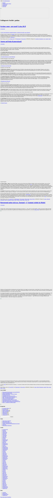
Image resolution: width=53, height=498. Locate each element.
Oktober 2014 (4, 467)
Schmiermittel (40, 95)
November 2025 (5, 429)
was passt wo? (4, 4)
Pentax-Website (36, 209)
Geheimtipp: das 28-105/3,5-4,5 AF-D (8, 395)
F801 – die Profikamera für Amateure (8, 397)
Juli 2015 (3, 460)
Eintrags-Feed (4, 493)
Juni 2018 (4, 441)
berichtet (13, 34)
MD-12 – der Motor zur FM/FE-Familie (9, 402)
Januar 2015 (4, 465)
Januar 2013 (4, 485)
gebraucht (48, 199)
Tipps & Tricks (32, 199)
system (4, 388)
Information (41, 387)
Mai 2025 (4, 430)
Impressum (4, 424)
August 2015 (4, 459)
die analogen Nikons (5, 408)
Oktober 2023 (4, 432)
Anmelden (4, 492)
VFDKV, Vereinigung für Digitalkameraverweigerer (11, 423)
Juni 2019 (4, 438)
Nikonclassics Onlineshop (6, 420)
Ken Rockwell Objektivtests (7, 422)
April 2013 (4, 482)
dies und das (22, 199)
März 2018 (4, 442)
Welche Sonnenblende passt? (7, 393)
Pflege (1, 388)
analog (45, 199)
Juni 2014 (4, 470)
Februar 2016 (4, 453)
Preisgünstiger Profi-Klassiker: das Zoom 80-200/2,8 (11, 392)
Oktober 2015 (4, 457)
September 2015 (5, 458)
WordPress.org (4, 495)
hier (31, 184)
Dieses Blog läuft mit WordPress (5, 497)
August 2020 (4, 435)
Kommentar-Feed (5, 494)
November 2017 (5, 444)
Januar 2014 (4, 475)
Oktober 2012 (4, 488)
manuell (45, 387)
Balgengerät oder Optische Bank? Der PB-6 (9, 396)
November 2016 (5, 448)
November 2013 (5, 476)
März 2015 (4, 463)
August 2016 (4, 450)
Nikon (48, 387)
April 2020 (4, 436)
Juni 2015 (4, 461)
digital (38, 387)
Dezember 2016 (5, 447)
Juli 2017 (3, 445)
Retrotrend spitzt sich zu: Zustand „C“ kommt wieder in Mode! (22, 203)
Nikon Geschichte (5, 411)
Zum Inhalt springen (6, 0)
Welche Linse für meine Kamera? (7, 398)
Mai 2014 (4, 471)
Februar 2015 (4, 464)
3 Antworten (2, 205)
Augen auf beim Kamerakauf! (11, 41)
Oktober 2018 (4, 440)
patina (50, 387)
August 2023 (4, 433)
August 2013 (4, 479)
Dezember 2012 (5, 486)
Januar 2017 (4, 446)
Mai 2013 (4, 481)
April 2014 (4, 472)
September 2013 (5, 478)
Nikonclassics (28, 194)
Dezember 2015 (5, 455)
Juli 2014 (3, 469)
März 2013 (4, 483)
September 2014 (5, 468)
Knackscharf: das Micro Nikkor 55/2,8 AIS (9, 399)
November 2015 (5, 456)
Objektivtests (4, 5)
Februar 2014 (4, 474)
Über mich (4, 6)
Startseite (3, 2)
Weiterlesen (12, 37)
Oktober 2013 (4, 477)
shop (5, 384)
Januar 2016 (4, 454)
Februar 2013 (4, 484)
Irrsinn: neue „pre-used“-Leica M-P (13, 26)
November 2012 (5, 487)
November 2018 (5, 439)
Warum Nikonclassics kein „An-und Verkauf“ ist (10, 400)
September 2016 (5, 449)
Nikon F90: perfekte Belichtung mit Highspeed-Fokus (11, 401)
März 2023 (4, 434)
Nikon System (27, 199)
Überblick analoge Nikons (6, 3)
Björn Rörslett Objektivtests (7, 425)
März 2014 (4, 473)
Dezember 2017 (5, 443)
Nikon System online (5, 421)
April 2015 (4, 462)
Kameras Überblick (5, 410)
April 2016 (4, 452)
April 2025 (4, 431)
